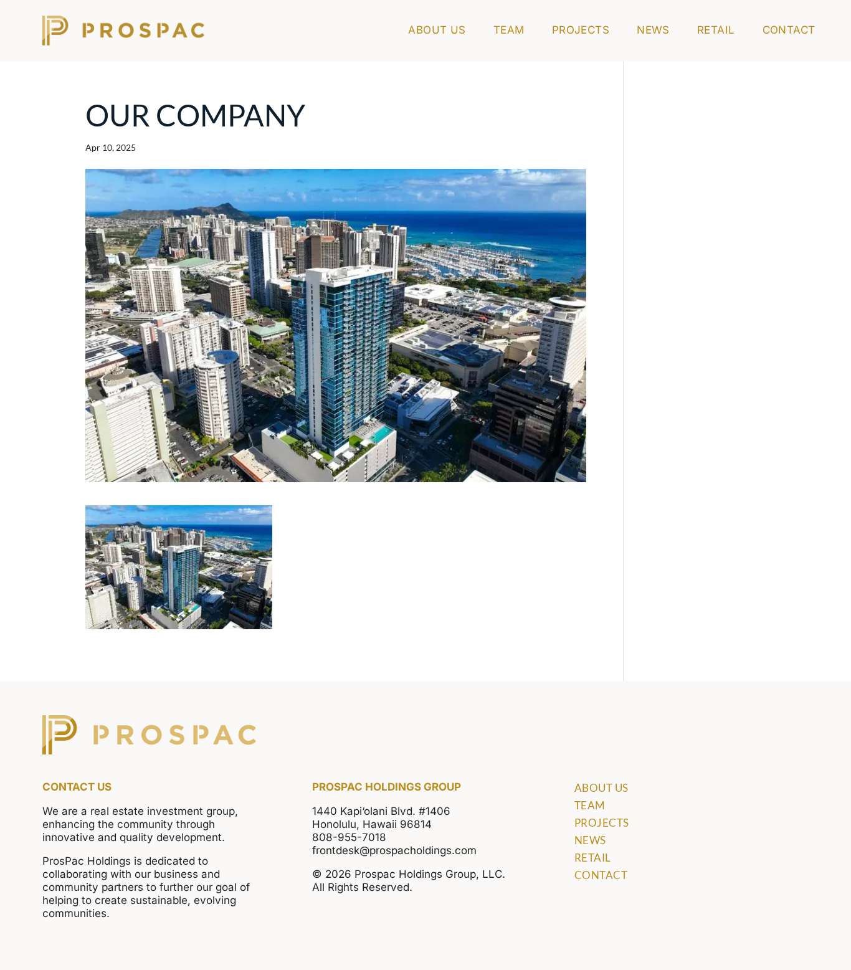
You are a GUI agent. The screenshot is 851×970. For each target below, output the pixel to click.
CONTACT (789, 31)
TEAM (509, 31)
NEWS (653, 31)
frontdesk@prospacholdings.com (394, 850)
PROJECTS (581, 31)
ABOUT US (437, 31)
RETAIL (716, 31)
